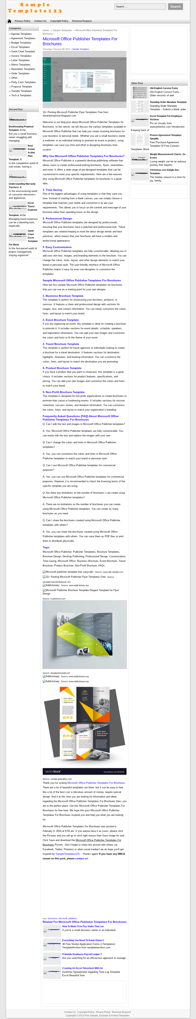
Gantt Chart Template (23, 51)
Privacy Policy (22, 21)
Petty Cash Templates (23, 82)
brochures (52, 918)
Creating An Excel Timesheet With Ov (82, 968)
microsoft (63, 918)
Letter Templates (20, 60)
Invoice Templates (21, 55)
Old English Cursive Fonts (164, 88)
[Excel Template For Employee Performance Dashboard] (140, 118)
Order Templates (20, 73)
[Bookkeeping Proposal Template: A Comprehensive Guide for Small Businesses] (17, 120)
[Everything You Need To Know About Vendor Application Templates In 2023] (52, 943)
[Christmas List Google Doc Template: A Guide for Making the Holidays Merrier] (140, 172)
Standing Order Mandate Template (168, 102)
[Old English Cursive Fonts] (140, 97)
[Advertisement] (85, 890)
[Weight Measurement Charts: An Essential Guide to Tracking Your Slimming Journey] (140, 160)
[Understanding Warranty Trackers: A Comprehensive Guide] (17, 177)
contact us (81, 858)
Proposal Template (21, 86)
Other (14, 77)
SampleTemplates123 (67, 853)
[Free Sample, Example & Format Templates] (35, 16)
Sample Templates (62, 30)
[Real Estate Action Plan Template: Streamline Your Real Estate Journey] (17, 148)
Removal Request (82, 21)
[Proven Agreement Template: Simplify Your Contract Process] (140, 144)
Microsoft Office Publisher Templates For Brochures (96, 782)
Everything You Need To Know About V (83, 940)
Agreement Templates (23, 38)
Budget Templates (21, 42)
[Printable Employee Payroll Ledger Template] (52, 957)
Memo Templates (20, 64)
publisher (72, 918)
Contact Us (40, 21)
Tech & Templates (21, 95)
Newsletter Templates (23, 69)
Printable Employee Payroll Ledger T (82, 954)
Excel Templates (20, 47)
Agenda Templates (21, 33)
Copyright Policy (59, 21)
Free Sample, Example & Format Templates (107, 1015)
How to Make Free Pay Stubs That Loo (83, 926)
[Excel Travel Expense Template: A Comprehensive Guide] (17, 208)
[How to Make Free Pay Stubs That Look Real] (52, 929)
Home (46, 30)
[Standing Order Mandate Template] (140, 111)
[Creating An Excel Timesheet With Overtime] (52, 971)
